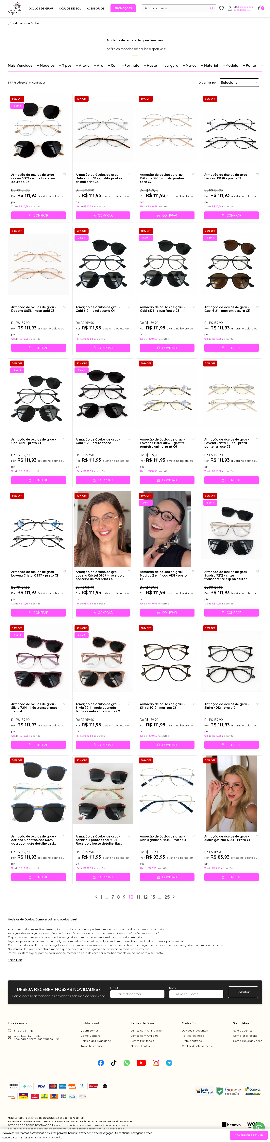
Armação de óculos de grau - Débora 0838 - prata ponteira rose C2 (163, 178)
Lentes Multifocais (142, 1040)
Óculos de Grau (41, 8)
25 (167, 897)
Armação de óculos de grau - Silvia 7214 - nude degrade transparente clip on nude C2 (98, 707)
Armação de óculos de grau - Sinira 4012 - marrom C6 (162, 706)
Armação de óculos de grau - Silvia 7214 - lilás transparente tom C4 (34, 707)
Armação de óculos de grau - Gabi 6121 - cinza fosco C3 (162, 309)
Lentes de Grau (142, 1023)
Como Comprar (91, 1035)
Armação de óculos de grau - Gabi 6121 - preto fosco (98, 441)
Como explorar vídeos (247, 1040)
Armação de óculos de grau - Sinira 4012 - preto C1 (226, 706)
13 (153, 897)
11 (138, 897)
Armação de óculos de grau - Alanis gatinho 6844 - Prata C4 (163, 838)
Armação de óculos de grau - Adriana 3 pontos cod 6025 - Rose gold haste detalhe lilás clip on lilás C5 (98, 840)
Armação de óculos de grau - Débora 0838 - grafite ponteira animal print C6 (100, 178)
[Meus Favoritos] (221, 8)
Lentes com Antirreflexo (146, 1030)
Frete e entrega (192, 1040)
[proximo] (174, 897)
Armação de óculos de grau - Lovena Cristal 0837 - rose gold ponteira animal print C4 (100, 575)
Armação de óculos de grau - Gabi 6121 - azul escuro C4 (98, 309)
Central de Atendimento (197, 1046)
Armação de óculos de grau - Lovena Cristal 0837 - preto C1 (34, 573)
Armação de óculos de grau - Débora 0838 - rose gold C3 (33, 309)
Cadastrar (243, 992)
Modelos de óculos (27, 23)
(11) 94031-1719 (24, 1030)
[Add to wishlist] (64, 174)
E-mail (114, 988)
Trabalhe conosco (93, 1046)
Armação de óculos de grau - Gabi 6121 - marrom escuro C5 (227, 309)
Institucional (90, 1023)
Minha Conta (191, 1023)
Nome (173, 988)
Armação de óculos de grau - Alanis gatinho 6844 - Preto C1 (227, 838)
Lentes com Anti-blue (144, 1035)
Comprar (40, 215)
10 (131, 897)
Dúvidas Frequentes (195, 1030)
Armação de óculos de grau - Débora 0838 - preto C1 (226, 176)
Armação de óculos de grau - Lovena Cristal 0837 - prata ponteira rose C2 (226, 443)
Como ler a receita (245, 1035)
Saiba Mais (15, 960)
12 (145, 897)
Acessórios (96, 8)
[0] (260, 9)
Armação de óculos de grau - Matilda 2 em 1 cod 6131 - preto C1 (163, 575)
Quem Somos (90, 1030)
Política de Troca (193, 1035)
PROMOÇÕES (123, 8)
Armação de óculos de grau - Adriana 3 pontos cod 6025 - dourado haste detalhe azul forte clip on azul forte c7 (33, 840)
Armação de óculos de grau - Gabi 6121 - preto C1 (33, 441)
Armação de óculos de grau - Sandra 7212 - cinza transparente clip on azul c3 (226, 575)
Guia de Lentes (242, 1030)
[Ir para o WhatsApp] (259, 1128)
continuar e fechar (249, 1135)
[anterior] (96, 897)
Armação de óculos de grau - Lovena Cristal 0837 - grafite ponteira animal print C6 (162, 443)
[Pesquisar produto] (211, 8)
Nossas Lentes (140, 1046)
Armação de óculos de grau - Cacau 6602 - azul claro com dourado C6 (33, 178)
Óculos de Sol (70, 8)
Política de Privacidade (96, 1040)
